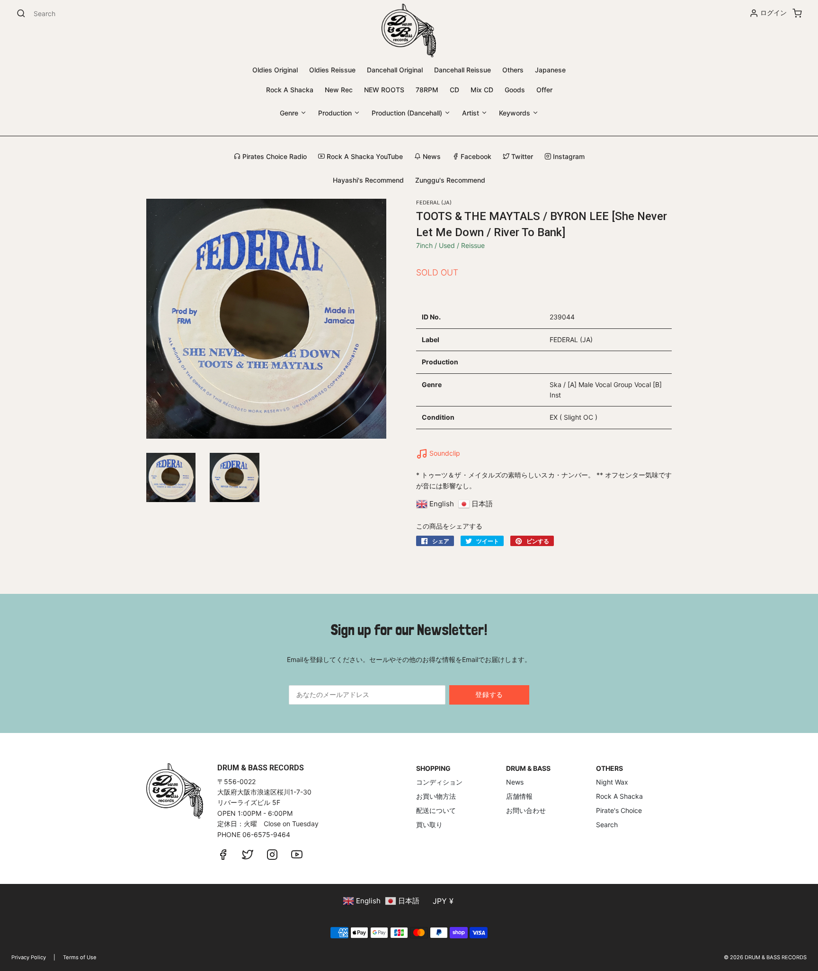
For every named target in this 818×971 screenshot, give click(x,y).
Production (336, 113)
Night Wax (612, 782)
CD (454, 90)
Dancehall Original (395, 70)
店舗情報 (519, 796)
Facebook (475, 156)
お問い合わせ (526, 810)
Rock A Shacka (289, 90)
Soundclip (443, 453)
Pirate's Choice (619, 810)
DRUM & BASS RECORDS (776, 957)
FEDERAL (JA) (434, 202)
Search (607, 825)
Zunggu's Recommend (450, 180)
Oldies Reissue (332, 70)
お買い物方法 (436, 796)
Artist (471, 113)
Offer (544, 90)
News (431, 156)
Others (513, 70)
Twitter (521, 156)
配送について (436, 810)
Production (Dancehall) (408, 113)
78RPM (427, 90)
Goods (515, 90)
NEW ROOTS (384, 90)
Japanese (550, 70)
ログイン (773, 13)
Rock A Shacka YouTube (364, 156)
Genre (290, 113)
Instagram (568, 156)
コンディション (439, 782)
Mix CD (482, 90)
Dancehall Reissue (462, 70)
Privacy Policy (28, 957)
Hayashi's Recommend (368, 180)
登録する (489, 694)
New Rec (339, 90)
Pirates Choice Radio (273, 156)
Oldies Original (275, 70)
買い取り (429, 825)
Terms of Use (80, 957)
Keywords (515, 113)
